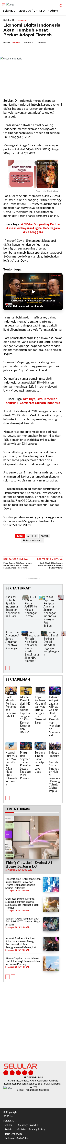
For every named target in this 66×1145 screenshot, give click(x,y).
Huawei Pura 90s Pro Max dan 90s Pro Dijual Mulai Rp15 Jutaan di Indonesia (11, 768)
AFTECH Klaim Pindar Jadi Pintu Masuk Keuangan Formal (31, 606)
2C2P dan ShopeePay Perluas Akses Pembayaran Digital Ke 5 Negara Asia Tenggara (33, 228)
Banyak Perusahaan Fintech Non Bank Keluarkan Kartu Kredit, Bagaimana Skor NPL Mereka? (32, 646)
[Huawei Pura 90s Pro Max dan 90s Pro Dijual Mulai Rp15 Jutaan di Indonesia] (11, 746)
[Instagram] (12, 1072)
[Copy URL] (30, 50)
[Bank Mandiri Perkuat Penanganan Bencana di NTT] (11, 691)
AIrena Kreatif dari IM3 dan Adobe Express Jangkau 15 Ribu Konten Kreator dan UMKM (25, 714)
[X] (14, 50)
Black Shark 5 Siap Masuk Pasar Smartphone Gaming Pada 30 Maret (50, 565)
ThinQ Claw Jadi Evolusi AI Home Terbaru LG (28, 865)
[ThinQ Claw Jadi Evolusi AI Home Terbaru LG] (32, 837)
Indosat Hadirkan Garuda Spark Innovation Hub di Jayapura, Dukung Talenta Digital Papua (54, 771)
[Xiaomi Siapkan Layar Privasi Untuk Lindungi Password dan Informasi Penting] (51, 963)
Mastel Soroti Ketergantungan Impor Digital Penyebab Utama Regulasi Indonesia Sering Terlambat (23, 883)
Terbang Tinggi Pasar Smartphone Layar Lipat (40, 762)
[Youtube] (30, 1072)
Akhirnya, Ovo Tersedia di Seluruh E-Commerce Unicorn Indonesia (33, 401)
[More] (38, 50)
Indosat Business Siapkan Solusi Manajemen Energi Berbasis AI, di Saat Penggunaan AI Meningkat (20, 943)
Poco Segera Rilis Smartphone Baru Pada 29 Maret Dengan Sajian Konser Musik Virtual (17, 565)
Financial (21, 20)
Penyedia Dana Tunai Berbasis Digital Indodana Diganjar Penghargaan (51, 643)
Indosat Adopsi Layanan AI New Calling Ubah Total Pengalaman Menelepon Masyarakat (54, 716)
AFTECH (32, 535)
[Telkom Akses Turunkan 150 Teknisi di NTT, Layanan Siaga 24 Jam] (51, 924)
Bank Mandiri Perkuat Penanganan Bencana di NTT (11, 706)
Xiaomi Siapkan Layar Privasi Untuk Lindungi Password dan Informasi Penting (22, 960)
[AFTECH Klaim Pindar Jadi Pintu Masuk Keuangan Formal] (42, 597)
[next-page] (13, 668)
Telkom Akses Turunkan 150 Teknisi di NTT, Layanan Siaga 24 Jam (22, 921)
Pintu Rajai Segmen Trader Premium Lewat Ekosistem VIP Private (25, 765)
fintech (45, 535)
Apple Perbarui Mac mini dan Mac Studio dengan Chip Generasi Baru (40, 709)
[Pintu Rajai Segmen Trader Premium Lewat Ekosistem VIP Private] (26, 746)
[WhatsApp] (22, 50)
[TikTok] (18, 1072)
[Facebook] (6, 50)
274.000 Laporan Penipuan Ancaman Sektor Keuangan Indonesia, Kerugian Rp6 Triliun (50, 611)
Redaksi (16, 42)
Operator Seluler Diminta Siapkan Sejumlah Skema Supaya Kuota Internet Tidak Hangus (22, 903)
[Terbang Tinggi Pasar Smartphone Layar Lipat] (40, 746)
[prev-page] (7, 668)
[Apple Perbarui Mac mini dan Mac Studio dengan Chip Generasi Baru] (40, 691)
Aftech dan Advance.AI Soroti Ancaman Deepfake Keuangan (12, 640)
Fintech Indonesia (32, 540)
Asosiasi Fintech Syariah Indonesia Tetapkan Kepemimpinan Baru (12, 606)
